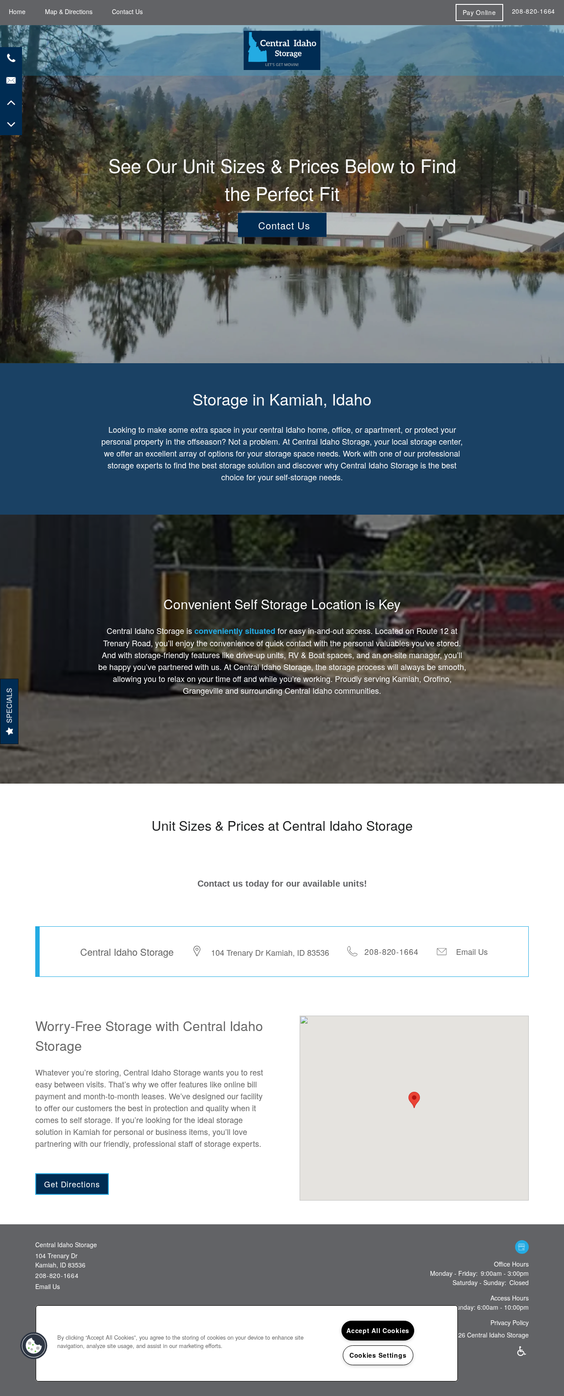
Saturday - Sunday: (479, 1282)
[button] (479, 12)
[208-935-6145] (11, 58)
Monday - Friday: (454, 1273)
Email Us (472, 951)
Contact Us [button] (284, 225)
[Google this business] (522, 1247)
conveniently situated (234, 631)
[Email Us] (11, 80)
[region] (246, 1343)
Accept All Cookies (377, 1330)
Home (17, 11)
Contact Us (127, 11)
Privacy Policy (509, 1322)
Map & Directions (69, 11)
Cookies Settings (378, 1355)
